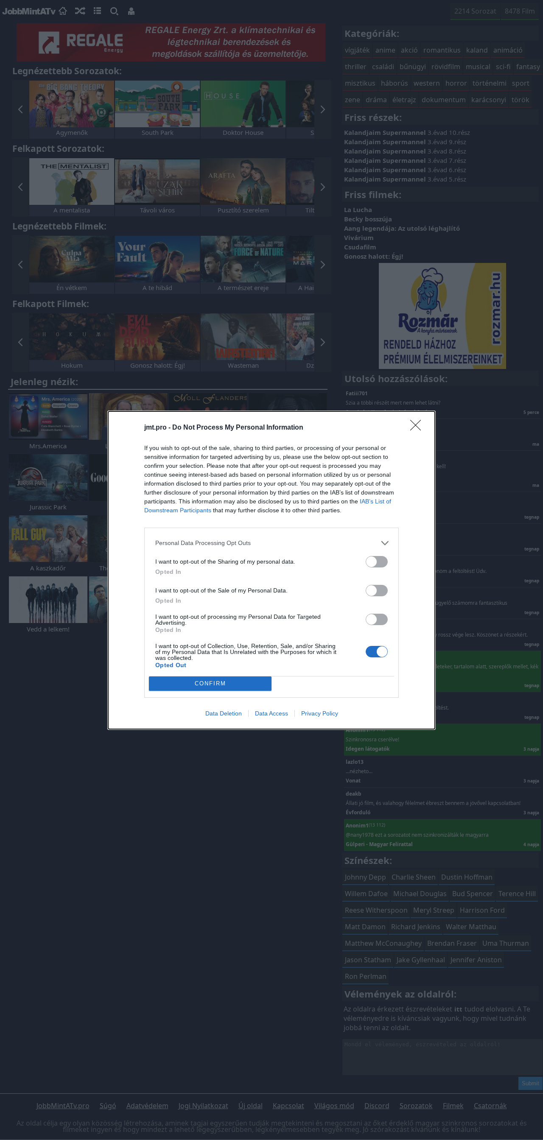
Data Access (271, 713)
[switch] (377, 561)
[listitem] (271, 543)
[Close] (418, 428)
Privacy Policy (319, 713)
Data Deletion (223, 713)
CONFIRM (210, 683)
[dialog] (271, 570)
